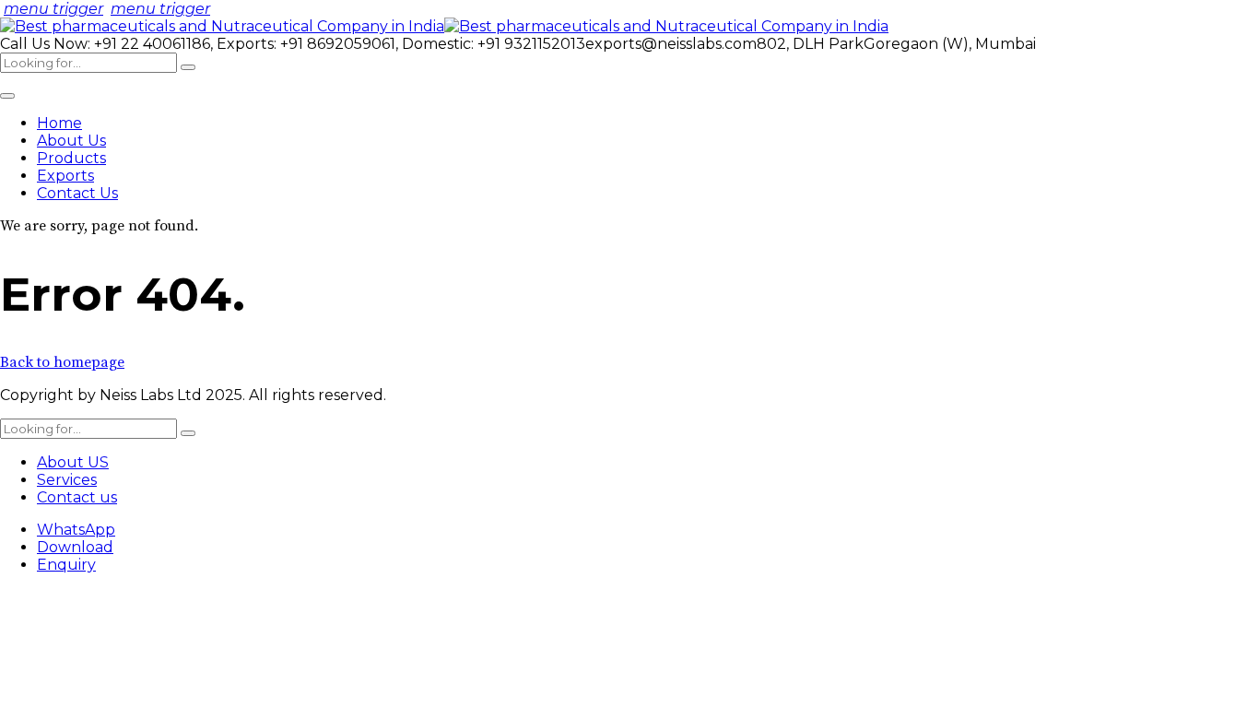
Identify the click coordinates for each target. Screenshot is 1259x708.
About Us (71, 140)
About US (73, 462)
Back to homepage (62, 362)
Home (59, 123)
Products (71, 158)
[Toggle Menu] (7, 96)
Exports (65, 175)
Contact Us (77, 193)
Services (67, 480)
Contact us (77, 497)
